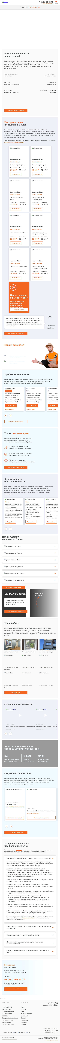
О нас (22, 1011)
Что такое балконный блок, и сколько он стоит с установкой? (29, 858)
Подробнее (11, 522)
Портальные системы (8, 1024)
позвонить (19, 850)
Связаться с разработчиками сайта (9, 1039)
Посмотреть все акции (16, 832)
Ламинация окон (6, 1009)
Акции (23, 1007)
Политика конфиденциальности (51, 1040)
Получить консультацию (16, 421)
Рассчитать (16, 174)
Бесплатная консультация (15, 41)
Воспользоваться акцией (15, 818)
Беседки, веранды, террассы (10, 1018)
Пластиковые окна (7, 1007)
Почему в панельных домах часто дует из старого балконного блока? (25, 943)
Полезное (24, 1022)
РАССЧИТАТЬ (30, 7)
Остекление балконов (8, 1011)
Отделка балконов (7, 1013)
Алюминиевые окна (7, 1020)
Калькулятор (24, 1020)
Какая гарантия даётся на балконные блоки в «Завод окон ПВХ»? (28, 951)
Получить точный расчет (13, 587)
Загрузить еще (15, 692)
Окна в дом (5, 1015)
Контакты (23, 1024)
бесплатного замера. (28, 918)
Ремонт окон (24, 1015)
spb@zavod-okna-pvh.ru (51, 1032)
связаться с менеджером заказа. (14, 142)
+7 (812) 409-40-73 (45, 2)
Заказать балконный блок (16, 110)
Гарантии (23, 1009)
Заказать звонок (19, 310)
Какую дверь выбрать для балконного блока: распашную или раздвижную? (29, 927)
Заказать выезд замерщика (16, 333)
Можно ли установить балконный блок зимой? (23, 935)
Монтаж (23, 1018)
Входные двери (6, 1022)
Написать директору (26, 1013)
